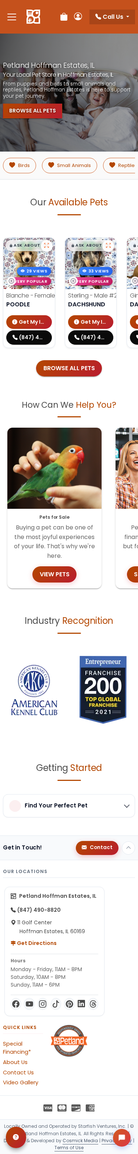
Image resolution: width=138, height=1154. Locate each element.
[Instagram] (43, 1004)
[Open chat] (122, 1138)
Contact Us (18, 1072)
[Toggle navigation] (12, 16)
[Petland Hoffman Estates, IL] (33, 17)
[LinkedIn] (81, 1004)
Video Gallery (20, 1082)
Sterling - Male (99, 295)
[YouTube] (29, 1004)
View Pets (55, 574)
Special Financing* (17, 1048)
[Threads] (93, 1004)
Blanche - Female (42, 295)
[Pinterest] (69, 1004)
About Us (15, 1062)
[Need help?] (16, 1137)
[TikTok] (56, 1004)
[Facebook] (16, 1004)
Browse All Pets (32, 110)
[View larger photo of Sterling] (108, 246)
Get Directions (36, 943)
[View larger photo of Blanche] (47, 246)
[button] (29, 245)
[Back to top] (128, 848)
